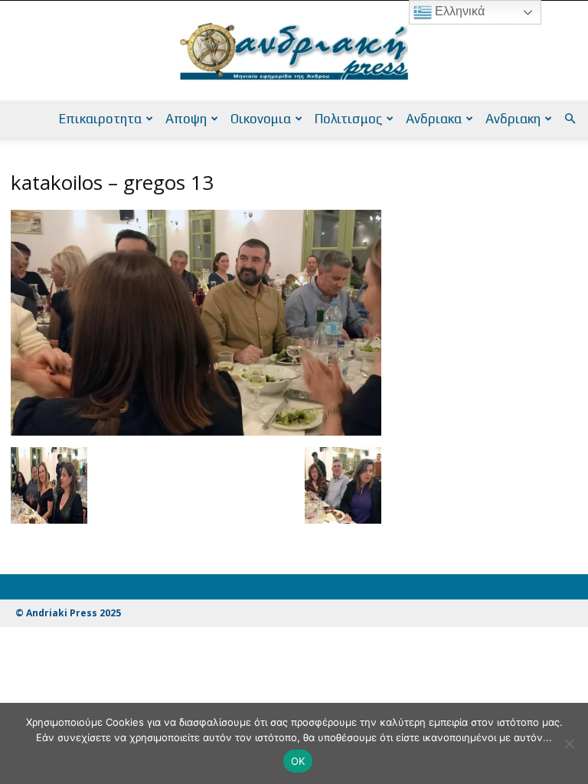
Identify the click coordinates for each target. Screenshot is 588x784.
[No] (569, 743)
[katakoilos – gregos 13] (196, 431)
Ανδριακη (513, 118)
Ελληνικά (458, 11)
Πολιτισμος (348, 118)
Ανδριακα (434, 118)
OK (298, 761)
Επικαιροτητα (100, 118)
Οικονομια (260, 118)
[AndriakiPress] (294, 51)
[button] (569, 119)
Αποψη (186, 118)
